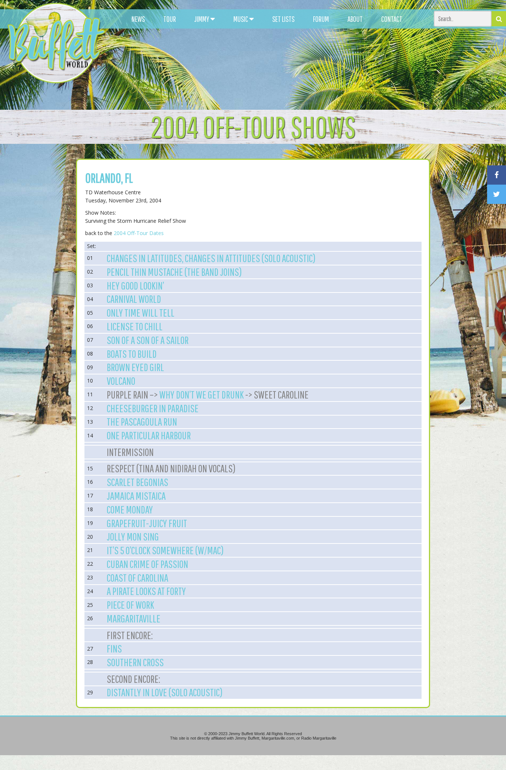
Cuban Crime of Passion (147, 564)
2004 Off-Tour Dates (139, 233)
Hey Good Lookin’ (135, 285)
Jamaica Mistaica (136, 495)
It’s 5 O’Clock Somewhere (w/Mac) (165, 550)
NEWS (138, 18)
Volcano (121, 380)
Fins (114, 648)
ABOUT (355, 18)
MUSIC (241, 18)
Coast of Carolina (137, 577)
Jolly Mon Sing (133, 536)
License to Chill (135, 326)
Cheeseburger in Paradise (153, 408)
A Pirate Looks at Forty (146, 591)
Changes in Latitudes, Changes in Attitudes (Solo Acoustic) (211, 258)
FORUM (321, 18)
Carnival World (134, 299)
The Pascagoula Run (142, 421)
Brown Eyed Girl (135, 367)
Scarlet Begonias (137, 482)
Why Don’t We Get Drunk (201, 394)
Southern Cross (135, 662)
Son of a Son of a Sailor (148, 340)
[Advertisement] (310, 66)
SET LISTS (283, 18)
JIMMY (202, 18)
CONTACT (391, 18)
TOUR (169, 18)
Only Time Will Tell (140, 312)
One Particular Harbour (149, 435)
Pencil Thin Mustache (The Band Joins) (174, 271)
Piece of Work (130, 604)
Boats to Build (132, 353)
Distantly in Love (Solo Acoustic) (165, 692)
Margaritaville (133, 618)
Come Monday (130, 509)
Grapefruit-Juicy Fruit (147, 523)
